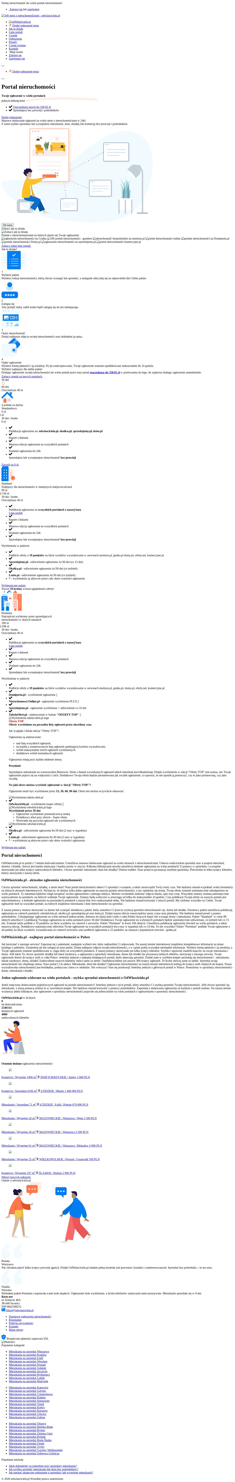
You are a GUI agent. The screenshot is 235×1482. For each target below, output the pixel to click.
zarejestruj (33, 9)
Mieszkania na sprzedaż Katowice (28, 1387)
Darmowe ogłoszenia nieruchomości (30, 1316)
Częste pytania (17, 45)
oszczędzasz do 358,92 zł (105, 372)
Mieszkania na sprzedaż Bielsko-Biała (31, 1426)
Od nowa (7, 225)
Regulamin (15, 1319)
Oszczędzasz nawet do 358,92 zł (32, 107)
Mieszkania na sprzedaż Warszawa (29, 1351)
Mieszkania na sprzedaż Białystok (28, 1381)
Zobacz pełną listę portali (16, 245)
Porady (13, 42)
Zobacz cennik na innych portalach (22, 376)
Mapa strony (16, 1329)
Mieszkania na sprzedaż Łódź (26, 1358)
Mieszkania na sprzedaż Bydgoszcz (29, 1374)
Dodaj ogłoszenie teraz (25, 25)
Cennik (13, 35)
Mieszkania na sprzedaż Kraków (28, 1354)
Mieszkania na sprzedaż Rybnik (27, 1436)
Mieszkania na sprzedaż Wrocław (28, 1361)
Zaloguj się (15, 55)
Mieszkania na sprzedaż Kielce (27, 1407)
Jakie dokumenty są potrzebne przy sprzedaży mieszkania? (43, 1465)
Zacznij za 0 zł (10, 464)
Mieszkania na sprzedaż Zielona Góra (31, 1433)
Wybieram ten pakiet (13, 585)
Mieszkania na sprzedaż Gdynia (27, 1390)
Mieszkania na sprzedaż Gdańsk (27, 1368)
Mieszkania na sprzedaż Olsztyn (27, 1423)
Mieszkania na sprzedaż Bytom (27, 1430)
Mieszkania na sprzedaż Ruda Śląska (30, 1440)
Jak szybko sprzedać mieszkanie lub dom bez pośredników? (43, 1469)
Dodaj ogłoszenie (11, 117)
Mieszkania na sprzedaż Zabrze (27, 1417)
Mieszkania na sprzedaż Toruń (26, 1404)
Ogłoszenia (15, 38)
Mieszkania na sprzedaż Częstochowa (31, 1394)
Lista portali (16, 32)
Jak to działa (16, 28)
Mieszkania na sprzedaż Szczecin (28, 1371)
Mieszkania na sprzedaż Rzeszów (28, 1410)
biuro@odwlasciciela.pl (20, 1310)
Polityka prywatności (21, 1323)
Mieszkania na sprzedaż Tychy (26, 1446)
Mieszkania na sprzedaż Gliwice (27, 1414)
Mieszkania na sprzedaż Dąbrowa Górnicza (34, 1453)
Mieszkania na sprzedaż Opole (26, 1443)
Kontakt (13, 48)
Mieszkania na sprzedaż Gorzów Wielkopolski (36, 1450)
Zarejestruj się (17, 58)
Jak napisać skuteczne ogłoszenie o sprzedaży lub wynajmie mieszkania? (51, 1472)
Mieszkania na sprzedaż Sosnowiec (29, 1400)
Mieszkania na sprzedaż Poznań (27, 1364)
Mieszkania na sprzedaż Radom (27, 1397)
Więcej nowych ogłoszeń (16, 1177)
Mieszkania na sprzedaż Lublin (27, 1378)
